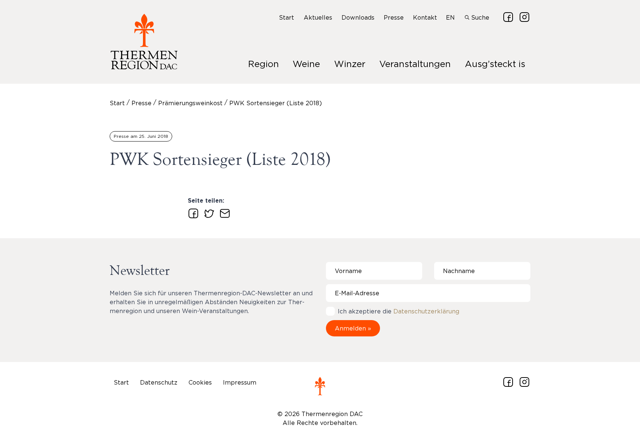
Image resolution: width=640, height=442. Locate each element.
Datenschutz (158, 382)
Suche (479, 17)
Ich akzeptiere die (398, 311)
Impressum (239, 382)
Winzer (350, 64)
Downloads (357, 17)
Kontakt (425, 17)
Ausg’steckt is (495, 64)
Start (286, 17)
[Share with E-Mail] (223, 212)
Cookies (200, 382)
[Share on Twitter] (208, 212)
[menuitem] (286, 17)
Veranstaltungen (415, 64)
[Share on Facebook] (192, 212)
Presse (394, 17)
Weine (306, 64)
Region (263, 64)
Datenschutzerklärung (426, 311)
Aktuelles (318, 17)
